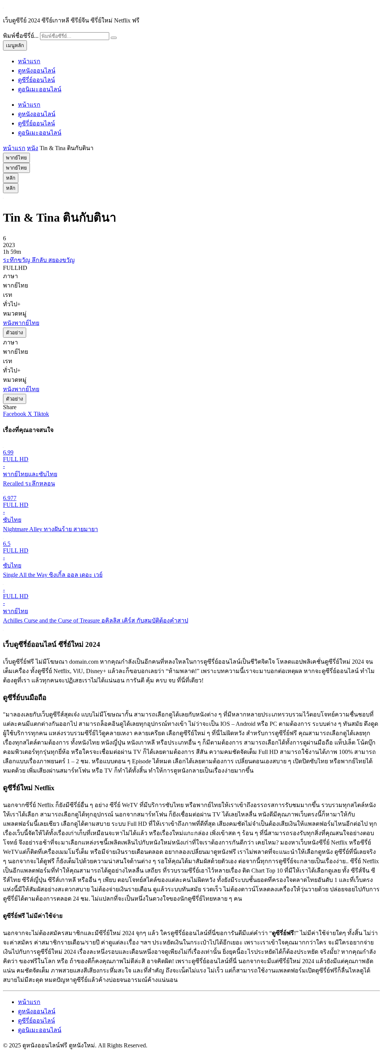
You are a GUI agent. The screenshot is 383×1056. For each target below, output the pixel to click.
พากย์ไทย (16, 158)
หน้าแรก (29, 61)
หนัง (32, 148)
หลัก (10, 178)
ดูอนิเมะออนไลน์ (39, 89)
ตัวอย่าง (14, 332)
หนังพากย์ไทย (21, 323)
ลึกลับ (40, 260)
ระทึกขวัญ (17, 260)
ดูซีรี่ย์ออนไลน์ (36, 80)
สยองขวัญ (61, 260)
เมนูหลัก (15, 45)
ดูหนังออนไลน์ (36, 70)
